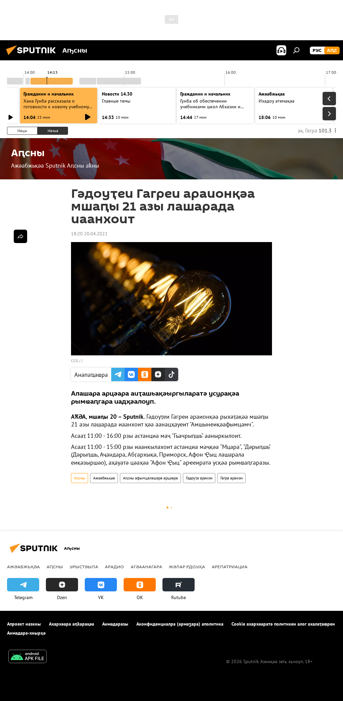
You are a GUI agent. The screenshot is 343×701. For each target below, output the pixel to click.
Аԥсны (79, 477)
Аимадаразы (115, 624)
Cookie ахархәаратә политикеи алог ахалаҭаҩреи (283, 624)
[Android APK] (27, 657)
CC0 (74, 360)
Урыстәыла (84, 567)
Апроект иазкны (24, 624)
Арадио (114, 567)
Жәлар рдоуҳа (187, 567)
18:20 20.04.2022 (89, 234)
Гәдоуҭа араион (199, 477)
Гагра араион (231, 477)
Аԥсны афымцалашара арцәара (150, 477)
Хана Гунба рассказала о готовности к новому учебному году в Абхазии (56, 106)
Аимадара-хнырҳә (26, 633)
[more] (20, 236)
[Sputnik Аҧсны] (32, 56)
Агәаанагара (146, 567)
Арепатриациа (230, 567)
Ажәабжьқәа (104, 477)
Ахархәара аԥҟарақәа (71, 624)
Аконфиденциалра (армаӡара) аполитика (179, 624)
